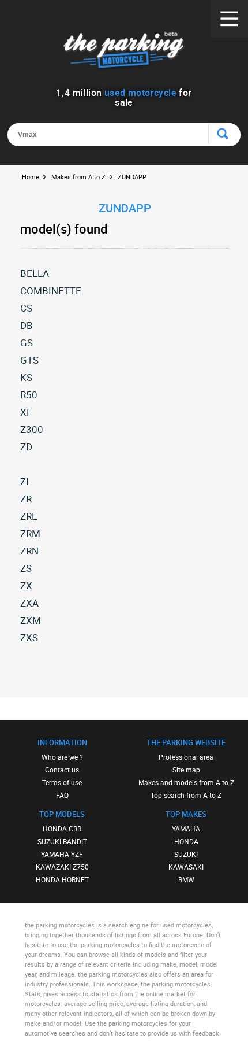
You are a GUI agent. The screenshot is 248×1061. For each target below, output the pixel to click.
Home (30, 176)
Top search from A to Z (186, 795)
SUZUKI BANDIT (62, 841)
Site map (186, 769)
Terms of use (62, 782)
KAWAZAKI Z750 (62, 866)
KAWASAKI (186, 866)
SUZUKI (186, 854)
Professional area (186, 756)
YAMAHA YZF (62, 854)
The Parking (124, 51)
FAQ (62, 795)
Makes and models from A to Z (186, 782)
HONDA (186, 841)
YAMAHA (186, 828)
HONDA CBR (62, 828)
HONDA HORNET (62, 879)
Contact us (62, 769)
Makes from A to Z (78, 176)
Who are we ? (62, 756)
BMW (186, 879)
